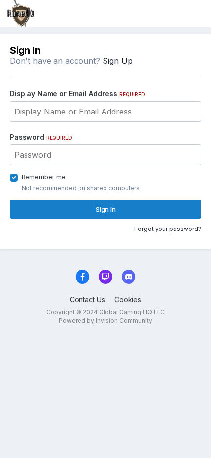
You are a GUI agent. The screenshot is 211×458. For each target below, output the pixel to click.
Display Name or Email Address (77, 93)
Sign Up (117, 61)
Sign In (106, 209)
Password (41, 137)
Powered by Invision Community (105, 320)
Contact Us (87, 299)
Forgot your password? (167, 228)
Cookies (127, 299)
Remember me (44, 177)
